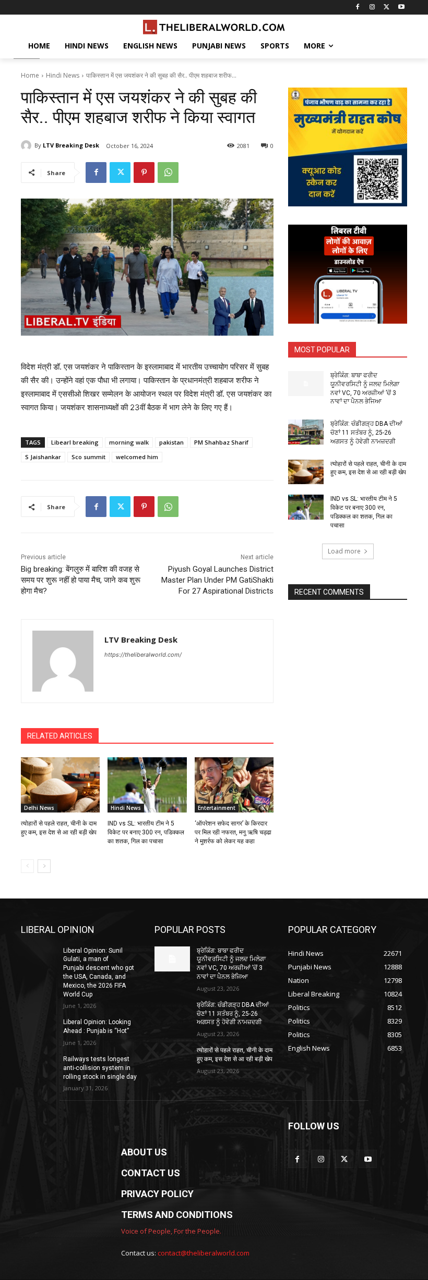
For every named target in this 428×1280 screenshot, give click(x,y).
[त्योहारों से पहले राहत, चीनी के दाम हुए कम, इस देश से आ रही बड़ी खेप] (60, 785)
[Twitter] (387, 8)
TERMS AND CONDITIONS (177, 1214)
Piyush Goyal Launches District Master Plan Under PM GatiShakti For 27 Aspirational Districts (217, 580)
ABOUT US (144, 1152)
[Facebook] (358, 8)
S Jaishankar (43, 457)
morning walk (129, 442)
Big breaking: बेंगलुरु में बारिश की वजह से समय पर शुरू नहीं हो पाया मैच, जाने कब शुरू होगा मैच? (80, 580)
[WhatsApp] (168, 172)
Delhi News (39, 807)
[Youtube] (401, 8)
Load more (344, 551)
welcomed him (137, 457)
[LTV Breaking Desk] (27, 145)
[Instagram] (372, 8)
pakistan (171, 442)
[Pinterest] (144, 172)
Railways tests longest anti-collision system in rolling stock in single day (100, 1067)
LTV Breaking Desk (71, 145)
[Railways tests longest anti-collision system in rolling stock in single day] (38, 1067)
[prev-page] (27, 866)
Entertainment (216, 807)
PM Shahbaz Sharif (221, 442)
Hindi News (62, 75)
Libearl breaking (75, 442)
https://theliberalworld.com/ (143, 654)
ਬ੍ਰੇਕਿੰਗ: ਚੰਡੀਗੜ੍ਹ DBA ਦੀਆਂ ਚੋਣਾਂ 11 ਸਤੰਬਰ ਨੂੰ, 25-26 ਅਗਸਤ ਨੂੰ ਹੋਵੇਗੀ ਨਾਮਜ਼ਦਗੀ (366, 432)
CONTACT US (150, 1172)
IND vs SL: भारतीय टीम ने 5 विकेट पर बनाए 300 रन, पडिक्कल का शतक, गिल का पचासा (146, 832)
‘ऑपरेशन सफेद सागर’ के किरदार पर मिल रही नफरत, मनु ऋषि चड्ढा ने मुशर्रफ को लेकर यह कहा (233, 832)
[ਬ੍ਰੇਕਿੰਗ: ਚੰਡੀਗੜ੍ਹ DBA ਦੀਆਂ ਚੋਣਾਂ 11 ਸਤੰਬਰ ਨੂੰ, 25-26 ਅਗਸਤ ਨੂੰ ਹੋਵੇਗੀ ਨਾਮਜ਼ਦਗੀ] (306, 432)
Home (30, 75)
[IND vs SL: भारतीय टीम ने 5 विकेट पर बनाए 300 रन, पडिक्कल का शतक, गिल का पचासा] (147, 785)
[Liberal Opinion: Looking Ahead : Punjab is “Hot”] (38, 1030)
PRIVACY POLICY (157, 1193)
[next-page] (44, 866)
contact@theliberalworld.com (203, 1253)
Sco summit (88, 457)
